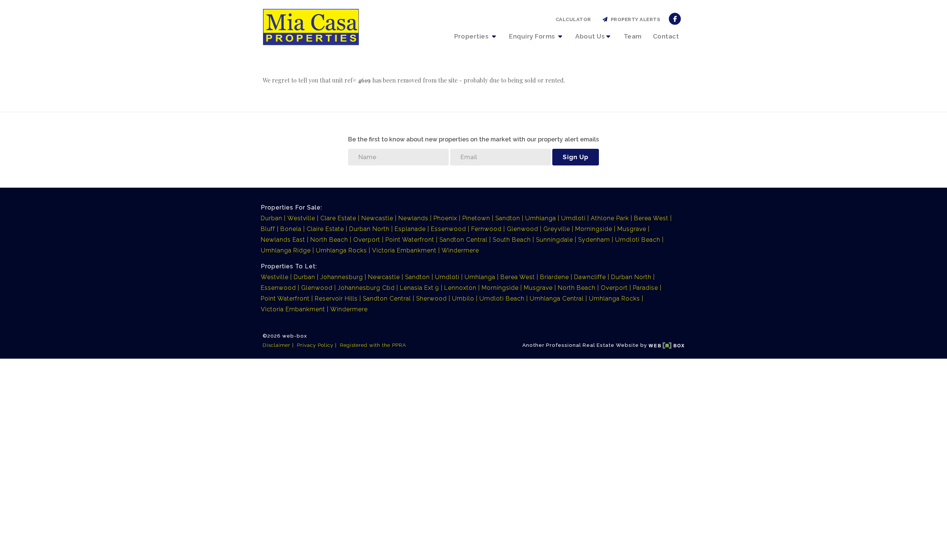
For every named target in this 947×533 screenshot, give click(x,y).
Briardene (554, 277)
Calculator (573, 19)
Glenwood (522, 228)
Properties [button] (472, 36)
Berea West (651, 218)
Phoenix (445, 218)
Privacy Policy (315, 345)
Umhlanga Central (557, 298)
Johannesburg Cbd (366, 287)
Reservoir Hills (336, 298)
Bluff (268, 228)
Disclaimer (276, 345)
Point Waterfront (409, 239)
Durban (271, 218)
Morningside (593, 228)
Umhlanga (540, 218)
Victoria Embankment (404, 250)
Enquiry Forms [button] (532, 36)
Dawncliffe (590, 277)
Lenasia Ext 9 (419, 287)
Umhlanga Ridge (286, 250)
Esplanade (410, 228)
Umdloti (573, 218)
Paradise (645, 287)
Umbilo (463, 298)
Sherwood (431, 298)
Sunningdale (554, 239)
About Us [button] (589, 36)
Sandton (507, 218)
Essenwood (448, 228)
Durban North (369, 228)
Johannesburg (341, 277)
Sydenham (594, 239)
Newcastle (377, 218)
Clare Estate (338, 218)
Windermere (460, 250)
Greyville (556, 228)
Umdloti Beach (637, 239)
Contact (666, 36)
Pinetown (476, 218)
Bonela (290, 228)
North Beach (329, 239)
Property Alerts (634, 19)
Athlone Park (610, 218)
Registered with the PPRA (373, 345)
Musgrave (631, 228)
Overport (366, 239)
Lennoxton (460, 287)
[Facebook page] (674, 18)
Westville (301, 218)
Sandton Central (463, 239)
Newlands (413, 218)
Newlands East (283, 239)
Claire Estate (325, 228)
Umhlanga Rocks (341, 250)
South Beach (512, 239)
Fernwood (486, 228)
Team (633, 36)
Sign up (576, 157)
